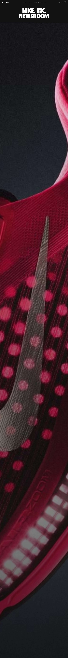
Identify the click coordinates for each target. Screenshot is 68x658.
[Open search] (65, 2)
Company (36, 2)
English (60, 2)
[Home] (6, 2)
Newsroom (43, 2)
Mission (30, 2)
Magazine (24, 2)
